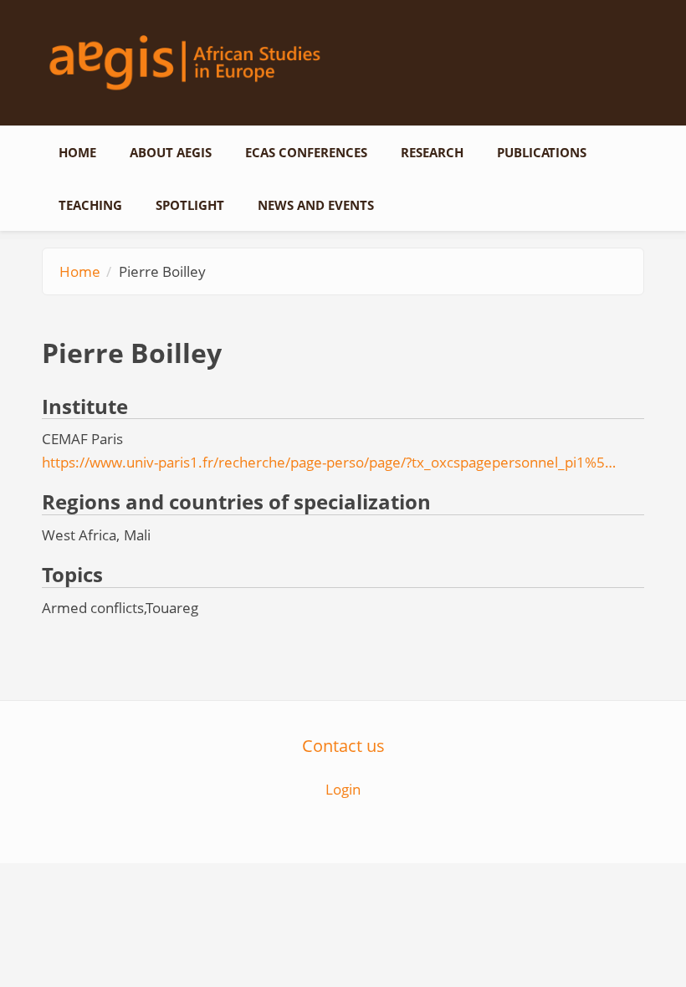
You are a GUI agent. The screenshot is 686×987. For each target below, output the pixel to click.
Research (432, 152)
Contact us (343, 745)
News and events (316, 205)
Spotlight (190, 205)
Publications (541, 152)
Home (77, 152)
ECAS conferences (306, 152)
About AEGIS (171, 152)
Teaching (90, 205)
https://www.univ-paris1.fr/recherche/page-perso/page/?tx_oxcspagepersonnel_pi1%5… (329, 462)
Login (343, 789)
